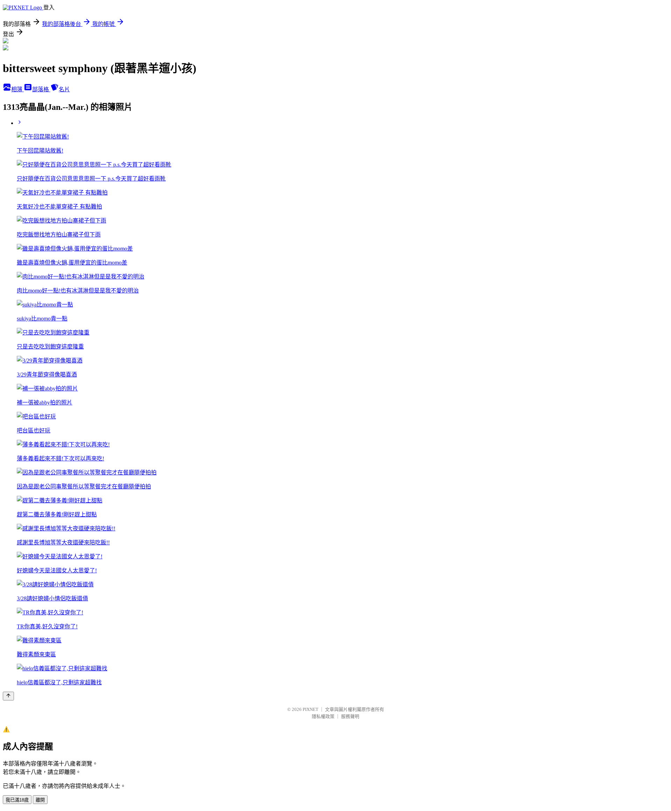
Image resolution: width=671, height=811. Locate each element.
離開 (40, 800)
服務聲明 (350, 716)
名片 (64, 89)
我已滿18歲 (17, 800)
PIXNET (310, 709)
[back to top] (8, 696)
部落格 (41, 89)
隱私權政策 (323, 716)
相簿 (17, 89)
